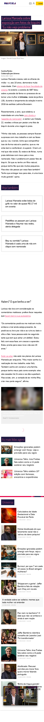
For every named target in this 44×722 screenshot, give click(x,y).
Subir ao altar (7, 356)
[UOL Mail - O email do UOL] (30, 3)
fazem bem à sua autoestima (17, 316)
